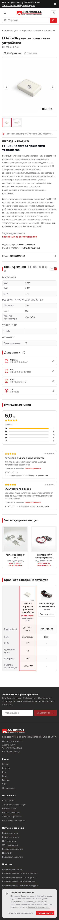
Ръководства (8, 800)
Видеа (5, 776)
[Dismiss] (55, 4)
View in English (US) (11, 5)
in (55, 269)
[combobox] (26, 20)
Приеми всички (45, 913)
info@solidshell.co (14, 741)
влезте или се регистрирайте (19, 236)
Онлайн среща (13, 751)
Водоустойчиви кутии (12, 857)
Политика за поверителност (38, 907)
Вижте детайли (47, 614)
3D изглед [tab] (32, 53)
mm (52, 269)
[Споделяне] (55, 256)
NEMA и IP (6, 853)
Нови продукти (9, 841)
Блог (4, 772)
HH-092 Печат (43, 506)
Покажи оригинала (33, 468)
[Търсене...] (53, 20)
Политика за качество (12, 869)
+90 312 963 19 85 (14, 748)
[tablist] (20, 53)
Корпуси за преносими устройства (38, 30)
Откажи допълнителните (21, 913)
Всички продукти (10, 30)
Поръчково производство (14, 820)
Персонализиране (10, 812)
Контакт (6, 780)
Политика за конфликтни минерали (19, 881)
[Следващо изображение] (52, 87)
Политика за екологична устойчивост (20, 873)
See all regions (28, 5)
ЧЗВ (4, 784)
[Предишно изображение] (6, 87)
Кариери (6, 768)
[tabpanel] (29, 92)
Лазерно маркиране (11, 816)
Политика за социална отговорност (19, 877)
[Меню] (4, 12)
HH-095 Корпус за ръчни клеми (35, 475)
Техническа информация (14, 804)
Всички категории (10, 837)
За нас (5, 764)
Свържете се (43, 713)
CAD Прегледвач (10, 845)
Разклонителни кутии (12, 849)
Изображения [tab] (14, 53)
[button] (29, 87)
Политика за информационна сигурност (21, 885)
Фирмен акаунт (9, 808)
